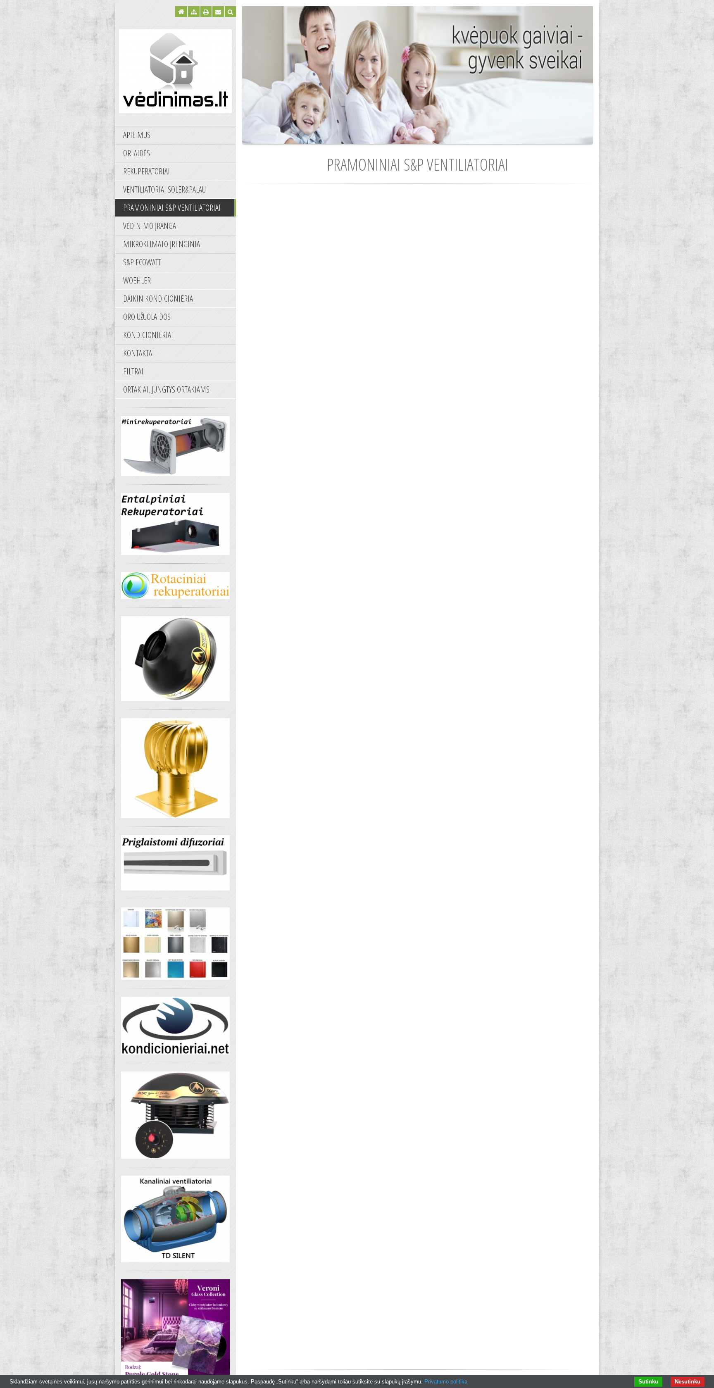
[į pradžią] (175, 70)
